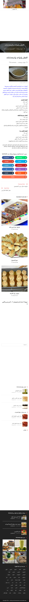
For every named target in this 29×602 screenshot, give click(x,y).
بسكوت (8, 575)
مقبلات (14, 593)
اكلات (20, 569)
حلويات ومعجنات (22, 62)
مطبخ (24, 593)
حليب (12, 580)
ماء (7, 590)
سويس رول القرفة (14, 293)
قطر (12, 148)
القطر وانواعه (18, 146)
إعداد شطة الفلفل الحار (17, 423)
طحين (12, 585)
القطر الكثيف (9, 145)
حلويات (24, 580)
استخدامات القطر (22, 145)
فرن (8, 588)
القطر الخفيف (14, 145)
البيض (11, 569)
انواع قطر (9, 146)
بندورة (15, 577)
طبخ (20, 585)
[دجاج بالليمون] (23, 532)
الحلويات (23, 572)
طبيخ (16, 585)
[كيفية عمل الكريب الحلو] (25, 398)
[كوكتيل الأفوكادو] (25, 391)
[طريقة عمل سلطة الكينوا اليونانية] (23, 524)
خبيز (24, 582)
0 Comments (13, 62)
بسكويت (23, 577)
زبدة (16, 582)
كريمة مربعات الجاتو (18, 405)
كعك (24, 590)
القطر (18, 145)
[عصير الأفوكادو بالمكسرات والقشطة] (20, 545)
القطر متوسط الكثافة (24, 146)
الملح (13, 575)
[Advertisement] (14, 25)
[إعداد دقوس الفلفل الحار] (25, 416)
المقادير (23, 575)
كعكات (20, 590)
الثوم (6, 569)
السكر (13, 572)
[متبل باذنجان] (8, 557)
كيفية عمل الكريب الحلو (17, 398)
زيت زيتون (8, 582)
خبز (7, 580)
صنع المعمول (14, 260)
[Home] (24, 49)
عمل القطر (19, 148)
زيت (12, 582)
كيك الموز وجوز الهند (16, 517)
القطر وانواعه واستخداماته (9, 49)
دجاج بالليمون (17, 531)
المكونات (18, 575)
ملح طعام (5, 593)
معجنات (19, 593)
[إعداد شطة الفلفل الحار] (25, 424)
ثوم (6, 577)
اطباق (24, 569)
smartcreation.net (22, 600)
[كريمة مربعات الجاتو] (25, 406)
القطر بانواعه (5, 145)
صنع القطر (5, 146)
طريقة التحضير (22, 588)
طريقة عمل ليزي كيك (14, 227)
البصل (15, 569)
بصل (19, 577)
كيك (16, 590)
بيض (10, 577)
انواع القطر (13, 146)
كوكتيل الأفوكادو (18, 391)
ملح (10, 593)
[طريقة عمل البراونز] (8, 545)
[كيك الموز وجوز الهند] (23, 517)
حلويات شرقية (17, 580)
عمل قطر (15, 148)
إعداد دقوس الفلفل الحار (17, 416)
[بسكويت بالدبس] (20, 557)
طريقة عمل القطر (24, 148)
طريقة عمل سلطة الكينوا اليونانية (13, 524)
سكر (24, 585)
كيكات (11, 590)
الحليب (18, 572)
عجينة (12, 588)
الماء (9, 572)
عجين (16, 588)
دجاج (20, 582)
